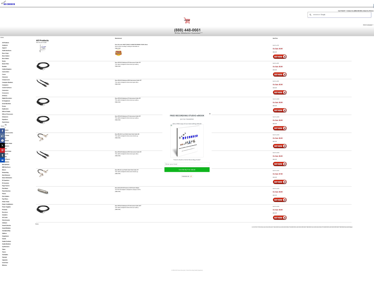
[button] (187, 115)
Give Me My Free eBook (187, 170)
